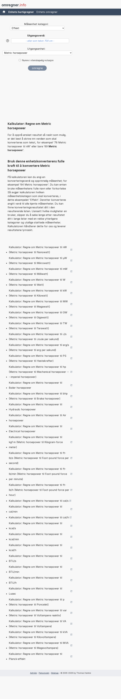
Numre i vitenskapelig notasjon (38, 60)
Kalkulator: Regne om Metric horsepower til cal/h (39, 517)
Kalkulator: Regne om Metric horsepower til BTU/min (35, 569)
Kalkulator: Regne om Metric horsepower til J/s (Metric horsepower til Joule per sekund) (37, 337)
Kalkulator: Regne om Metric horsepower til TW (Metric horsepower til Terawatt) (38, 326)
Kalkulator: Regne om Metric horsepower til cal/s (39, 500)
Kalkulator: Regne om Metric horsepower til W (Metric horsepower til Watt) (37, 282)
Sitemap (55, 673)
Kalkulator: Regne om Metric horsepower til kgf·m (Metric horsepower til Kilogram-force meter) (36, 442)
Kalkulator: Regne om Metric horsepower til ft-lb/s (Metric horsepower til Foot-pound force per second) (39, 458)
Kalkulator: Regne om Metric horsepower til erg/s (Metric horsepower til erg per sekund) (39, 347)
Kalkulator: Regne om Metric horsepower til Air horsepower (37, 418)
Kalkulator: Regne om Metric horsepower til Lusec (35, 591)
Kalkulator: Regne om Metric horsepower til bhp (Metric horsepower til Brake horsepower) (38, 396)
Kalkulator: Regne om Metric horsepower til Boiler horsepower (35, 385)
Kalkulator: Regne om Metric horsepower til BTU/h (35, 580)
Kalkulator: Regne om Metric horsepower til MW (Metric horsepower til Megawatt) (38, 304)
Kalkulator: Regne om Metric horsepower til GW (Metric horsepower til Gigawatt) (38, 315)
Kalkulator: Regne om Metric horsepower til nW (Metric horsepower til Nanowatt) (38, 250)
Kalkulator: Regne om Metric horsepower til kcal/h (35, 548)
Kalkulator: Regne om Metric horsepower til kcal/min (35, 537)
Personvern (44, 673)
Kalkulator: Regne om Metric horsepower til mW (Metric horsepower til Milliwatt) (38, 271)
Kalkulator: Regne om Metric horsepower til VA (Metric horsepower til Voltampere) (37, 624)
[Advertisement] (37, 97)
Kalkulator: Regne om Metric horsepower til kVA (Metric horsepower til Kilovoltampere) (38, 634)
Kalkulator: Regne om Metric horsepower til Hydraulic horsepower (35, 407)
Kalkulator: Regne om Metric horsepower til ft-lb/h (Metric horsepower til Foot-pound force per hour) (39, 490)
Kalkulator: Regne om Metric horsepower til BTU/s (35, 558)
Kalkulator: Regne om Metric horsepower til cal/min (35, 509)
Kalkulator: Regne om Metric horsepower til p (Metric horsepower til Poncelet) (36, 602)
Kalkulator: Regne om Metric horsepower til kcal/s (35, 526)
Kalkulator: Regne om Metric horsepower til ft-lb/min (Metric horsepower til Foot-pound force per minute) (38, 473)
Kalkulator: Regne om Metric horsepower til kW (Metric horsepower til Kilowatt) (38, 293)
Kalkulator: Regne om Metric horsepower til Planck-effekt (35, 656)
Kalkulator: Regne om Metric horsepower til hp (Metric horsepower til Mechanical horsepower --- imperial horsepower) (39, 371)
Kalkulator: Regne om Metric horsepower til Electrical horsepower (35, 429)
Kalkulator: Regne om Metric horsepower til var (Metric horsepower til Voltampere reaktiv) (38, 613)
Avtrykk (33, 673)
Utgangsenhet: (36, 48)
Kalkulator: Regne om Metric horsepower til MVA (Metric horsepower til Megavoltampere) (39, 645)
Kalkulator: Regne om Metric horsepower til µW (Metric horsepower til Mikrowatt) (38, 260)
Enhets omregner (47, 12)
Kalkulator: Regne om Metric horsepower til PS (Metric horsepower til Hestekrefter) (37, 358)
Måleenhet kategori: (36, 24)
